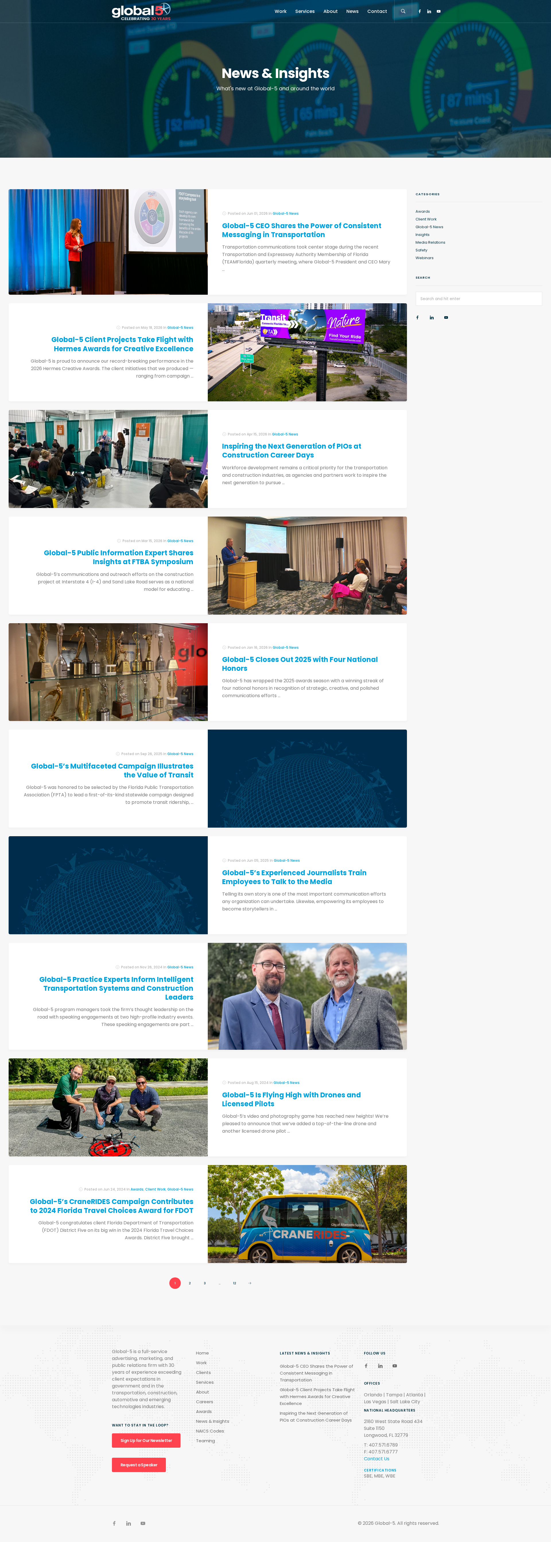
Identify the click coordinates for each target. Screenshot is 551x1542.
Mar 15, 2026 (151, 540)
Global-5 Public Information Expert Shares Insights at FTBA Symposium (118, 557)
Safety (421, 250)
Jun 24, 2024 (114, 1189)
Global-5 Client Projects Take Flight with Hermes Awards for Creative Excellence (122, 344)
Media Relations (430, 242)
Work (281, 11)
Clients (203, 1372)
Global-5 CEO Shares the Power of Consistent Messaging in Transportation (301, 230)
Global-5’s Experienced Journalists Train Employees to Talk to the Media (294, 877)
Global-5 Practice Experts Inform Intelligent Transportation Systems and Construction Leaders (116, 988)
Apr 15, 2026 (257, 434)
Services (305, 11)
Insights (423, 234)
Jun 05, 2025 (258, 860)
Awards (137, 1189)
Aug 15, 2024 (258, 1082)
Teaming (205, 1441)
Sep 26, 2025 (151, 753)
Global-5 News (286, 213)
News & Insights (212, 1421)
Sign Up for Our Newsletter (146, 1440)
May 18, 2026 (151, 327)
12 (234, 1283)
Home (202, 1353)
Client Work (155, 1189)
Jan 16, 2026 (257, 647)
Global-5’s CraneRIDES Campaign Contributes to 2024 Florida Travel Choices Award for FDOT (111, 1206)
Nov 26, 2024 (151, 967)
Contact (377, 11)
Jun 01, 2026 (257, 213)
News (352, 11)
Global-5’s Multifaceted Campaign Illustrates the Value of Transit (112, 770)
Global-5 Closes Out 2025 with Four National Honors (300, 664)
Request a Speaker (139, 1465)
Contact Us (376, 1458)
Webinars (425, 258)
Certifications (380, 1470)
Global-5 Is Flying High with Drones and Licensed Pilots (291, 1099)
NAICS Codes (210, 1431)
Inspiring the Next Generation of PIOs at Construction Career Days (291, 450)
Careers (204, 1402)
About (330, 11)
